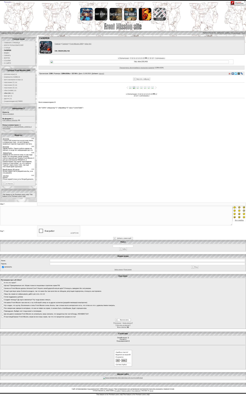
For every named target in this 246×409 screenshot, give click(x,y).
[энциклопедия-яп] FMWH (13, 101)
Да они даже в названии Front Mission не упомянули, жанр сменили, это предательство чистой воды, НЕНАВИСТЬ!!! (46, 314)
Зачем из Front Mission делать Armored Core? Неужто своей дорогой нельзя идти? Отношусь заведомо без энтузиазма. (47, 288)
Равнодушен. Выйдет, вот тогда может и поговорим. (23, 311)
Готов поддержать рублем (13, 297)
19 (152, 58)
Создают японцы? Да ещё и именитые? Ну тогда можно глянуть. (27, 299)
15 (143, 58)
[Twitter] (235, 73)
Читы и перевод (8, 114)
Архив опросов (127, 323)
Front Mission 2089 (76, 44)
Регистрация (235, 33)
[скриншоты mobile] (11, 77)
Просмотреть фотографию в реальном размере (137, 68)
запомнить (8, 267)
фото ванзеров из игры (12, 79)
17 (148, 58)
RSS (9, 33)
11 (135, 58)
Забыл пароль (118, 269)
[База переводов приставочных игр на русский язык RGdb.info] (123, 378)
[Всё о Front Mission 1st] (86, 20)
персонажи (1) (9, 82)
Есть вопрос (17, 33)
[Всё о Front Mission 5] (145, 20)
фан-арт (7, 96)
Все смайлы (239, 220)
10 (133, 58)
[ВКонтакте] (232, 73)
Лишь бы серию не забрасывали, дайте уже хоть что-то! (24, 294)
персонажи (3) (9, 88)
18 (150, 58)
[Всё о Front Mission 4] (130, 20)
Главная (4, 33)
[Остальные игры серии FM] (159, 20)
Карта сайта (126, 391)
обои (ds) (7, 93)
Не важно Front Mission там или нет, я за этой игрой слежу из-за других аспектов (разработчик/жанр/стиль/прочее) (45, 302)
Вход (243, 33)
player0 (101, 73)
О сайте (118, 391)
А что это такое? (10, 282)
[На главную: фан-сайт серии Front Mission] (123, 29)
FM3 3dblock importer (10, 120)
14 (141, 58)
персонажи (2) (9, 85)
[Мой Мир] (238, 73)
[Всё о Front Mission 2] (101, 20)
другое (6, 98)
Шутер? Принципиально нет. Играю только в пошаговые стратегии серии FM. (32, 285)
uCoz (151, 391)
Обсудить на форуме (123, 325)
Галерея (65, 44)
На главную (136, 391)
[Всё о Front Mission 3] (115, 20)
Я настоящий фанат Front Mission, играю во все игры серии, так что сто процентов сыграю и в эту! (40, 316)
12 (137, 58)
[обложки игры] (9, 74)
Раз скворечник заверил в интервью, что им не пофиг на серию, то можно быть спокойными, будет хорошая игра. (45, 308)
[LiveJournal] (241, 73)
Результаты (117, 323)
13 (139, 58)
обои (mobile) (9, 90)
